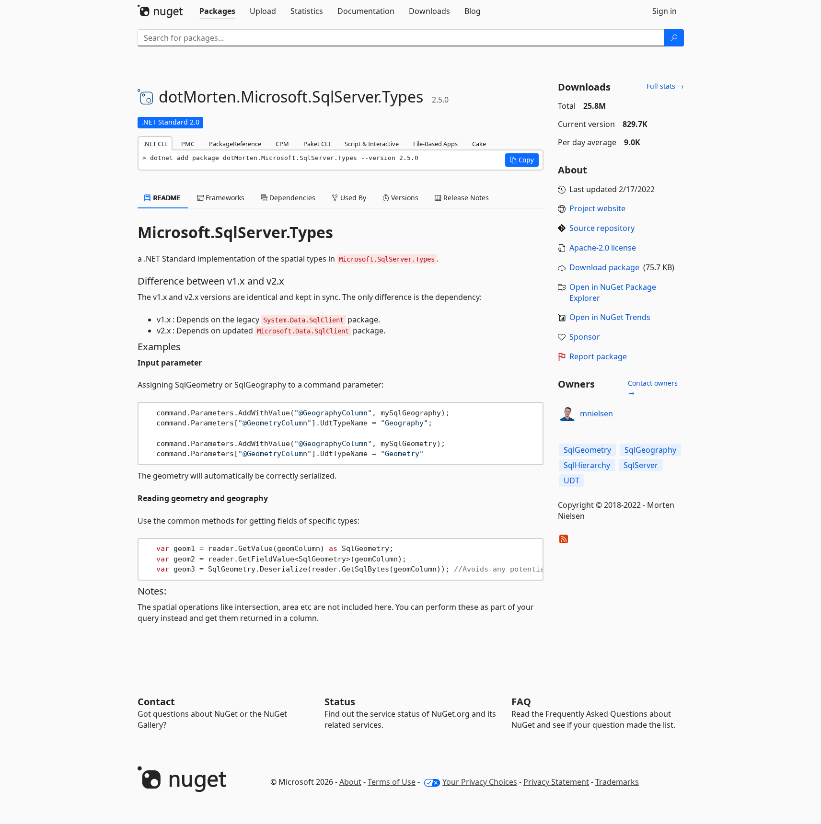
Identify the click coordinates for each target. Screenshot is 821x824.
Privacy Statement (556, 782)
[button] (522, 160)
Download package (604, 267)
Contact (156, 701)
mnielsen (596, 413)
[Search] (674, 37)
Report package (598, 356)
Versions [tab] (403, 197)
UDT (571, 480)
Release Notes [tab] (465, 197)
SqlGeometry (587, 450)
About (350, 782)
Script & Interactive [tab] (372, 143)
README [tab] (166, 197)
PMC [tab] (188, 143)
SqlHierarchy (587, 465)
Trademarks (617, 782)
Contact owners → (653, 387)
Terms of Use (392, 782)
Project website (597, 208)
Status (339, 701)
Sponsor (584, 337)
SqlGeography (650, 450)
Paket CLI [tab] (316, 143)
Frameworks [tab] (224, 197)
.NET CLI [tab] (155, 143)
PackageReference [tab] (235, 143)
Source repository (602, 228)
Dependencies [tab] (291, 197)
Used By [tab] (352, 197)
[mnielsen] (567, 413)
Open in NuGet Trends (609, 317)
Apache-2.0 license (602, 247)
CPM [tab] (282, 143)
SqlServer (641, 465)
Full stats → (665, 86)
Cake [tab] (479, 143)
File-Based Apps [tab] (435, 143)
